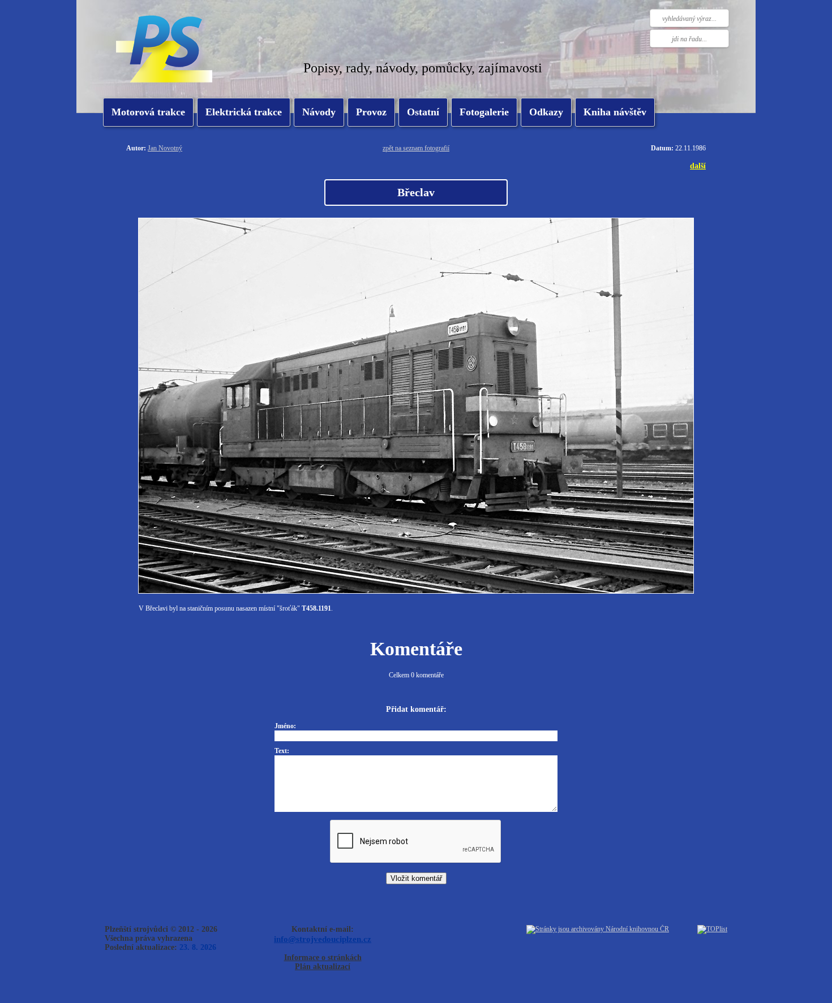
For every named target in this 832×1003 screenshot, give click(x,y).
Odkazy (546, 112)
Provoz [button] (371, 112)
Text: (282, 751)
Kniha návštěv (615, 112)
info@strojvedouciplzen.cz (322, 939)
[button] (243, 112)
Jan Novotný (165, 148)
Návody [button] (319, 112)
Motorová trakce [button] (148, 112)
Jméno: (285, 726)
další (698, 165)
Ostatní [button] (423, 112)
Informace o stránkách (323, 957)
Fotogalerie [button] (484, 112)
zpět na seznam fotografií (416, 148)
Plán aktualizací (322, 966)
